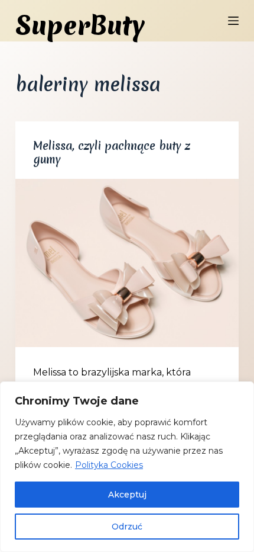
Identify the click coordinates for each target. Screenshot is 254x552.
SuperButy (80, 25)
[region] (127, 466)
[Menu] (233, 20)
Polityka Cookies (109, 465)
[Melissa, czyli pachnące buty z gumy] (127, 263)
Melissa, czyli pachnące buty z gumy (111, 152)
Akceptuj (127, 494)
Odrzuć (127, 526)
